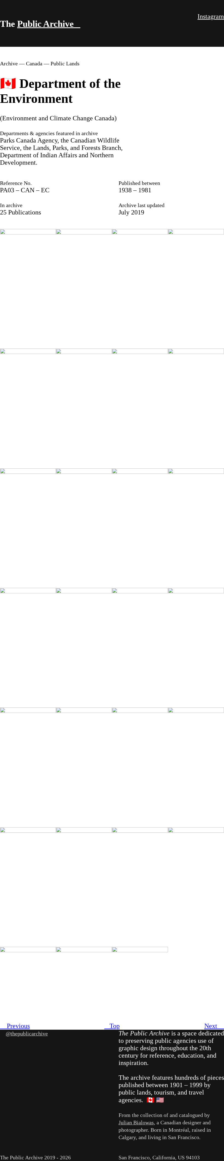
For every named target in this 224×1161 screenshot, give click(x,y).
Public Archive (48, 24)
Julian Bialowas (136, 1122)
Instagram (211, 16)
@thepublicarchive (27, 1034)
